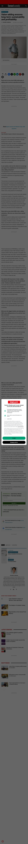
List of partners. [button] (21, 426)
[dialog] (14, 422)
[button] (14, 419)
